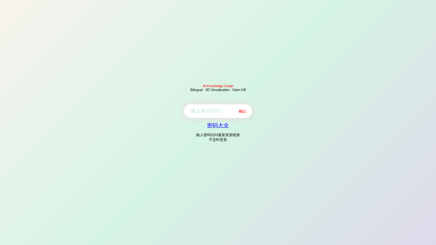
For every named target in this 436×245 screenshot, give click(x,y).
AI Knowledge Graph (218, 86)
